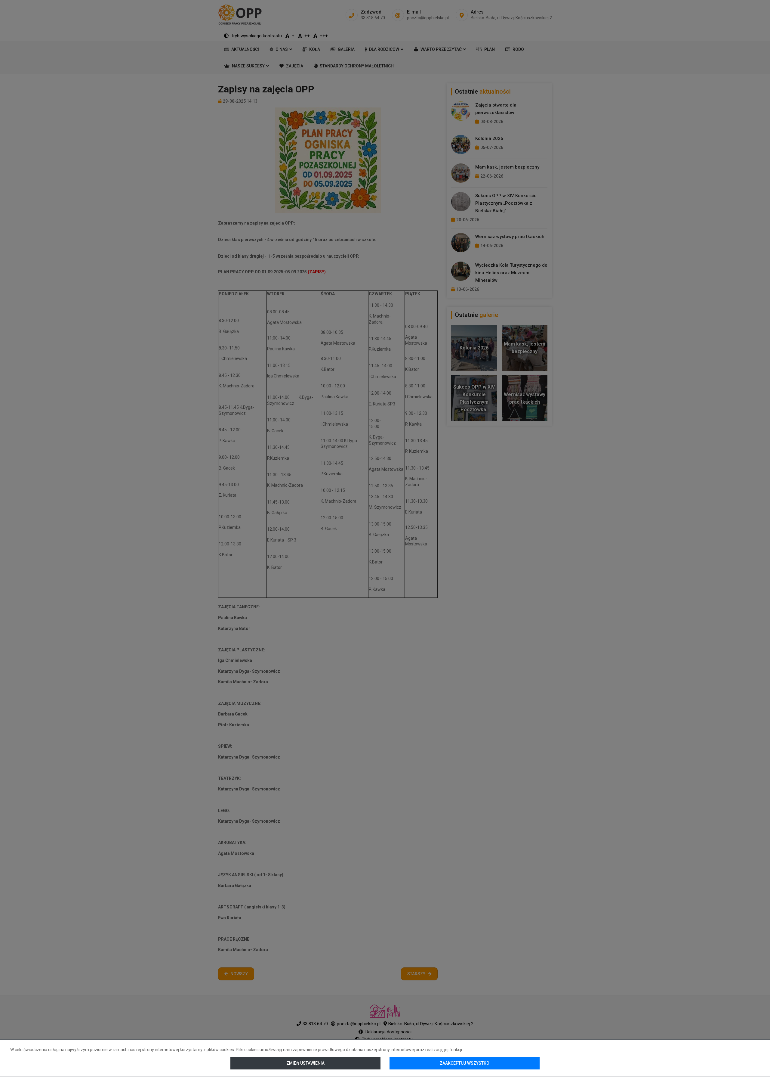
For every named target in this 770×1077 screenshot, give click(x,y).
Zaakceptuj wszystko (464, 1063)
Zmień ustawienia (305, 1063)
